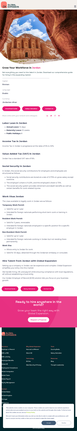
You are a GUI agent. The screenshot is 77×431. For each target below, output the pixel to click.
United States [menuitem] (6, 392)
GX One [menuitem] (28, 361)
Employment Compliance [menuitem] (10, 368)
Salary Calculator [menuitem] (56, 353)
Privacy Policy (30, 412)
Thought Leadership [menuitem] (57, 365)
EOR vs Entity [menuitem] (6, 357)
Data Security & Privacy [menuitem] (33, 365)
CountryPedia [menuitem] (55, 349)
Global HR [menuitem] (5, 364)
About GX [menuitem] (29, 353)
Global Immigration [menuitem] (8, 371)
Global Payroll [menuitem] (6, 379)
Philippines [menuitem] (5, 403)
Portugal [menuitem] (4, 399)
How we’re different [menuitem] (32, 349)
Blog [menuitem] (52, 361)
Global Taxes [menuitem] (6, 375)
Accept (49, 423)
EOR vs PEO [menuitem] (5, 353)
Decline (64, 423)
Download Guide (11, 109)
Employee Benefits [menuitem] (8, 360)
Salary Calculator (31, 109)
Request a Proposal (38, 320)
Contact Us (49, 109)
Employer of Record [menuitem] (8, 349)
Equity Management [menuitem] (8, 382)
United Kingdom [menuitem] (7, 395)
